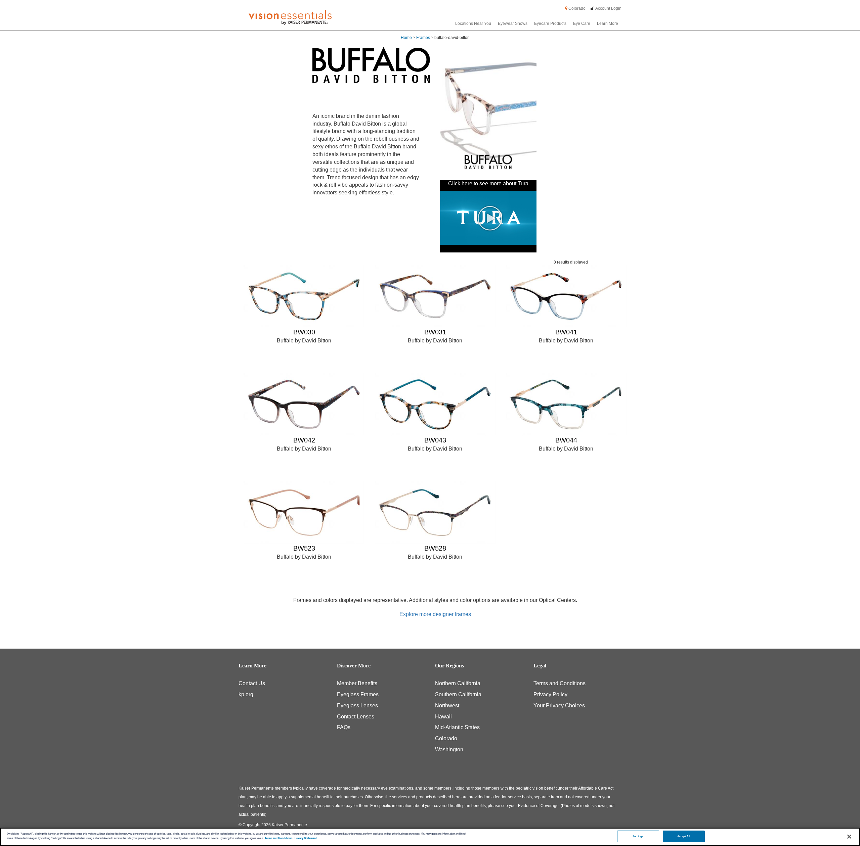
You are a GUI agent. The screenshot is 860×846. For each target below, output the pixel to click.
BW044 (566, 440)
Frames (423, 37)
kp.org (246, 694)
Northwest (447, 705)
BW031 (435, 332)
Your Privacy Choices (559, 705)
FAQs (343, 727)
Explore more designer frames (435, 614)
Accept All (683, 836)
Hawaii (443, 716)
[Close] (849, 836)
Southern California (458, 694)
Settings (638, 836)
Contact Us (252, 683)
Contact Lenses (355, 716)
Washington (449, 749)
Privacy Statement (306, 838)
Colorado (576, 8)
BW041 (566, 332)
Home (406, 37)
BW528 (435, 548)
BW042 (304, 440)
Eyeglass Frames (358, 694)
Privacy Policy (550, 694)
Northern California (457, 683)
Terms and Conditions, (279, 838)
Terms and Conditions (559, 683)
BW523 (304, 548)
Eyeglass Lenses (357, 705)
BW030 (304, 332)
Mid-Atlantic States (457, 727)
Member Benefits (357, 683)
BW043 (435, 440)
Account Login (608, 8)
